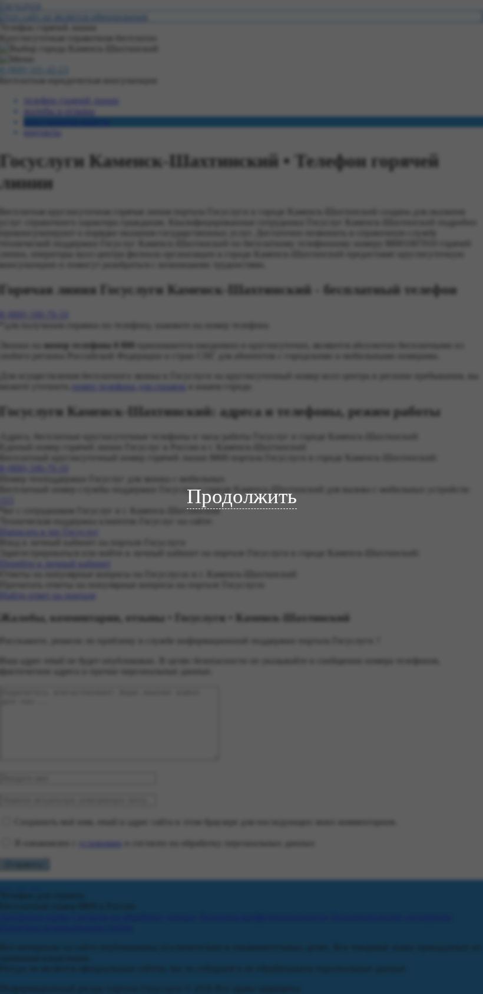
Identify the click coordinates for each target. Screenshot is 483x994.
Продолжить (242, 496)
